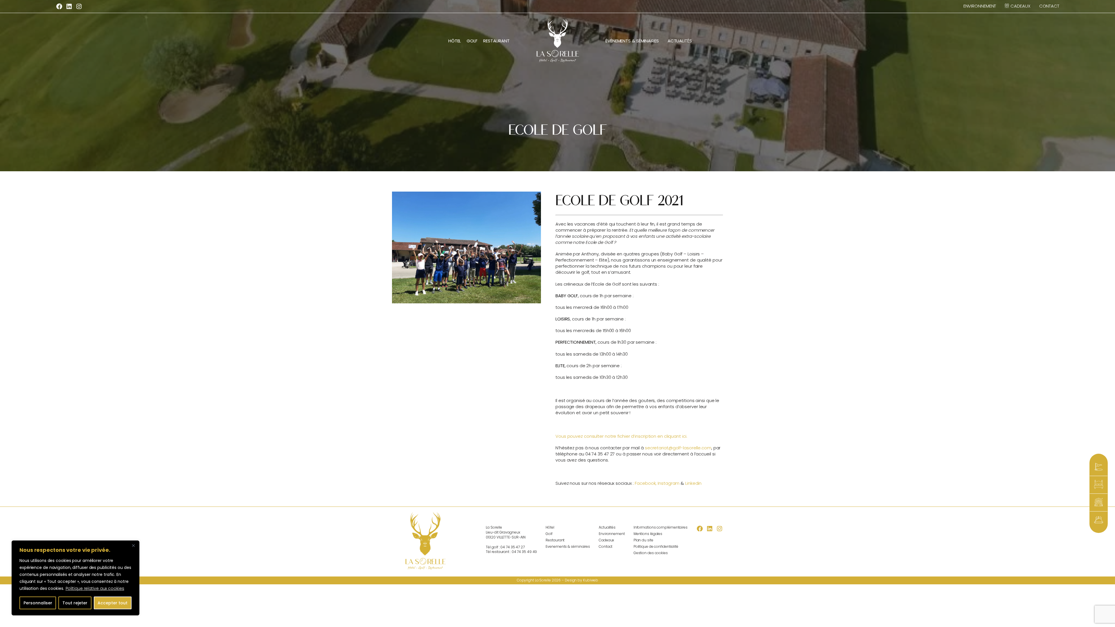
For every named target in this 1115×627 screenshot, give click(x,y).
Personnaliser (38, 603)
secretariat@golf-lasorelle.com (678, 448)
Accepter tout (112, 603)
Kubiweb (590, 580)
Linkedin (693, 483)
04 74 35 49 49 (524, 551)
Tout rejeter (74, 603)
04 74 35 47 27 (512, 547)
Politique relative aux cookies (95, 588)
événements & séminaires (632, 41)
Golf (472, 41)
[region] (75, 577)
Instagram (668, 483)
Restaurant (496, 41)
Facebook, (646, 483)
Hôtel (454, 41)
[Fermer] (133, 545)
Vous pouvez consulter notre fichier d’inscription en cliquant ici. (621, 436)
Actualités (680, 41)
